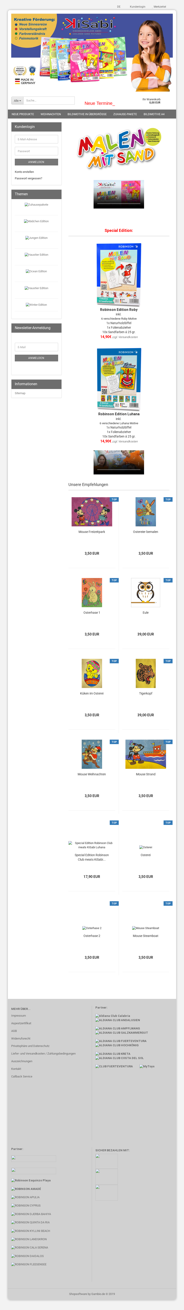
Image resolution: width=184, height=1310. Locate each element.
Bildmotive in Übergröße (87, 114)
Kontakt (16, 1068)
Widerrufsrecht (20, 1038)
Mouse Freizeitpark (92, 532)
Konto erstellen (24, 172)
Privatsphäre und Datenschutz (30, 1046)
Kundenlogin (137, 6)
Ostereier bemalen (145, 532)
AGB (14, 1031)
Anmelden (36, 162)
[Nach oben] (171, 1303)
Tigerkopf (145, 693)
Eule (146, 612)
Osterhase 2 (91, 936)
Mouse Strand (146, 774)
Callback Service (21, 1076)
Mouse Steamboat (145, 936)
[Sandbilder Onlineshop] (92, 51)
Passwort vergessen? (28, 178)
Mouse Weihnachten (92, 774)
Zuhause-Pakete (125, 114)
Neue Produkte (23, 114)
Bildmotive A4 (154, 114)
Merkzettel (159, 6)
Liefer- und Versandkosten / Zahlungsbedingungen (43, 1053)
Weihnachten (51, 114)
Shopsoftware (78, 1294)
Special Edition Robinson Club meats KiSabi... (92, 857)
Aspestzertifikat (21, 1023)
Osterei (146, 855)
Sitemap (20, 393)
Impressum (18, 1015)
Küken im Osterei (91, 693)
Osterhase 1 (91, 612)
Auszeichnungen (21, 1061)
